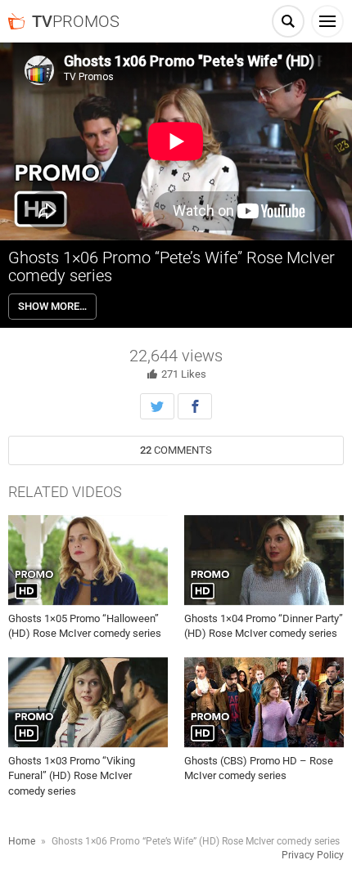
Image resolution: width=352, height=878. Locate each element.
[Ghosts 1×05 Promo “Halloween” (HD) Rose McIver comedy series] (88, 560)
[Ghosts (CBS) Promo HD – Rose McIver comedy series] (264, 703)
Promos (76, 21)
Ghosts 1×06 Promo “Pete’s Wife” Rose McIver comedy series (171, 266)
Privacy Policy (313, 855)
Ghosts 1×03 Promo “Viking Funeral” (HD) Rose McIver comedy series (71, 775)
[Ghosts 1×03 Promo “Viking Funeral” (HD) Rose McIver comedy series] (88, 703)
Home (21, 841)
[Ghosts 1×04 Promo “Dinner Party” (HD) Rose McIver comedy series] (264, 560)
